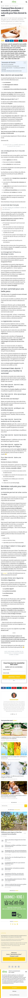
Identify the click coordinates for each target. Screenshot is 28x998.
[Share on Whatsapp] (20, 41)
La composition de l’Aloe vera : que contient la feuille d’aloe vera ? (15, 863)
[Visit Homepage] (13, 2)
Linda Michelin (14, 699)
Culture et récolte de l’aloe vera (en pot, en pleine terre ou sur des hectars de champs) (15, 885)
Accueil (2, 5)
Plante (3, 754)
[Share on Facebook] (7, 41)
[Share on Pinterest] (16, 41)
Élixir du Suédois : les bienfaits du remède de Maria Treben (14, 868)
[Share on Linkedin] (12, 41)
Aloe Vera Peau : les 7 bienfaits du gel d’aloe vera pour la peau (15, 858)
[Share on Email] (25, 41)
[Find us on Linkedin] (15, 967)
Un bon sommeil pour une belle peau (10, 66)
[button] (26, 971)
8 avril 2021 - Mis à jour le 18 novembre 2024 (9, 740)
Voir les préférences (14, 995)
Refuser (14, 991)
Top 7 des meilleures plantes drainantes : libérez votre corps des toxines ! (15, 879)
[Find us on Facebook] (10, 924)
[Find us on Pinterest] (17, 924)
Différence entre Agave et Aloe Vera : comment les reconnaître (11, 833)
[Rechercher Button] (26, 2)
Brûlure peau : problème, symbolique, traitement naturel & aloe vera (16, 846)
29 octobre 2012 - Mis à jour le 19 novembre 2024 (11, 23)
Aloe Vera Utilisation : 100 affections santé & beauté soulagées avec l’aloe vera (12, 776)
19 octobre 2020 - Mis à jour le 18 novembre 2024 (10, 759)
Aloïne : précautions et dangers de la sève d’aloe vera (15, 840)
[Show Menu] (1, 2)
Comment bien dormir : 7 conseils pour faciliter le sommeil (13, 68)
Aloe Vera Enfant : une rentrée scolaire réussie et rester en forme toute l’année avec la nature (14, 796)
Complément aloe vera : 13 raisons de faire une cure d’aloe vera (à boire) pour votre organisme (13, 738)
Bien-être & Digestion (14, 5)
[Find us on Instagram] (12, 924)
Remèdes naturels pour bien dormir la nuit (11, 71)
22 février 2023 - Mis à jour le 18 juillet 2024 (9, 779)
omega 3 (5, 573)
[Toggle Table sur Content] (24, 63)
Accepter (14, 987)
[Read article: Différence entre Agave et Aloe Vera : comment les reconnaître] (14, 821)
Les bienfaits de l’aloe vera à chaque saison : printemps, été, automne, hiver (14, 757)
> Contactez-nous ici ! (5, 947)
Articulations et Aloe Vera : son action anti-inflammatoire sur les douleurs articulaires (14, 874)
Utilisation (7, 5)
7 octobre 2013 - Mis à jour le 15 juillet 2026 (9, 798)
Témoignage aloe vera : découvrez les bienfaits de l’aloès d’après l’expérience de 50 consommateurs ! (16, 852)
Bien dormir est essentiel (7, 64)
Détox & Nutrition (6, 734)
